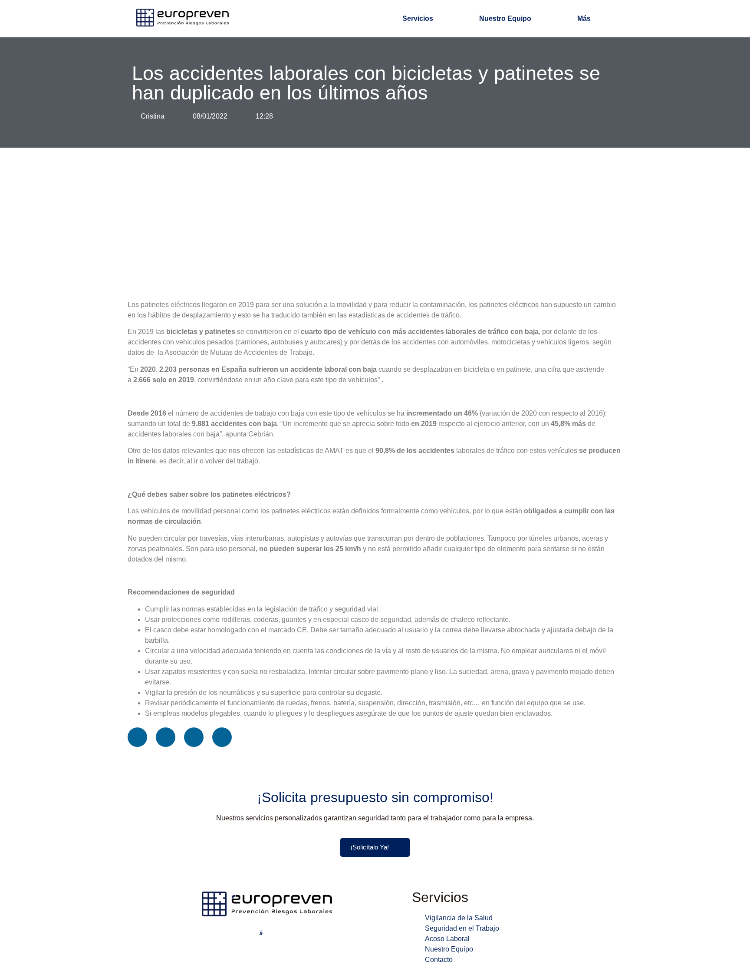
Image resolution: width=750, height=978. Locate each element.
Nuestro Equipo (505, 18)
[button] (137, 737)
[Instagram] (261, 932)
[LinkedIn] (272, 932)
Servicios (417, 18)
